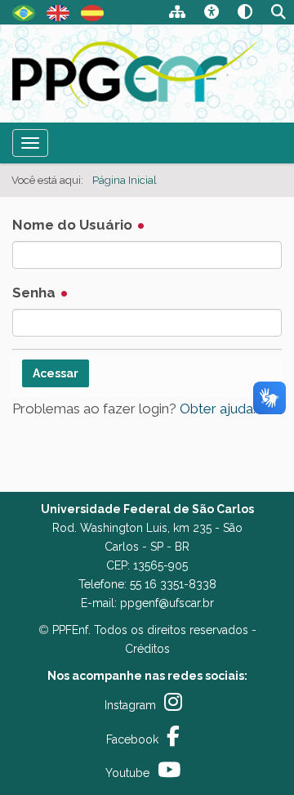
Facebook (132, 739)
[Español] (92, 11)
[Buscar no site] (278, 14)
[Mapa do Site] (177, 14)
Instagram (130, 705)
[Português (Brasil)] (136, 74)
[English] (58, 11)
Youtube (127, 772)
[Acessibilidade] (211, 14)
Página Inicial (124, 180)
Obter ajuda (216, 408)
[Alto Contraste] (245, 14)
